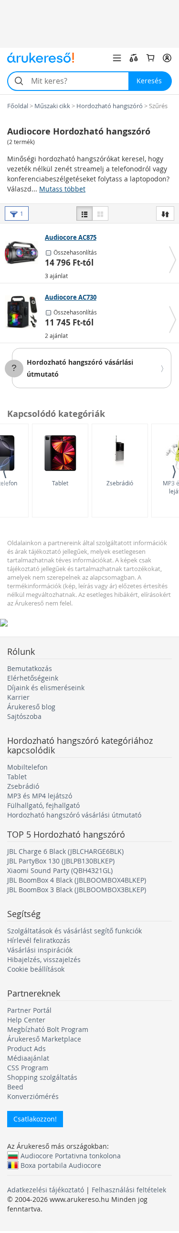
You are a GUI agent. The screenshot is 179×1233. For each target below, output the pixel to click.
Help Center (26, 1019)
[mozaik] (100, 213)
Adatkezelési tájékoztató (45, 1189)
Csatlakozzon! (35, 1118)
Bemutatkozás (29, 668)
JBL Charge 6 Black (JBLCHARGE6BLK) (65, 851)
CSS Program (27, 1067)
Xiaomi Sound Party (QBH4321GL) (60, 870)
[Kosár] (150, 58)
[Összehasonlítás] (133, 58)
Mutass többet (62, 188)
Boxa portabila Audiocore (61, 1165)
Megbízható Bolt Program (47, 1029)
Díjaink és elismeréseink (45, 687)
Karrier (18, 697)
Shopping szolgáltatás (42, 1077)
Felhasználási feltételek (129, 1189)
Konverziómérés (33, 1096)
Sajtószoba (24, 716)
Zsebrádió (119, 483)
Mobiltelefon (27, 767)
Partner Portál (29, 1010)
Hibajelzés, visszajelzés (44, 959)
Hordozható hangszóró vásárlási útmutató (74, 814)
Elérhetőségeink (32, 678)
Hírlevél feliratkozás (38, 940)
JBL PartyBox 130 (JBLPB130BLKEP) (61, 860)
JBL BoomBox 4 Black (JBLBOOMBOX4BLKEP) (76, 880)
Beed (15, 1086)
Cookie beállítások (35, 969)
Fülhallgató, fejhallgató (43, 805)
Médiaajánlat (28, 1058)
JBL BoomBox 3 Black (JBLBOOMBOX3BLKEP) (76, 889)
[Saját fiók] (167, 58)
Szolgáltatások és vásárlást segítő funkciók (74, 930)
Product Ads (26, 1048)
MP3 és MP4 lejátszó (39, 795)
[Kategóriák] (117, 58)
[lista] (84, 213)
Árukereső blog (31, 706)
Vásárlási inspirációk (40, 949)
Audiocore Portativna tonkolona (71, 1155)
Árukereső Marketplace (44, 1038)
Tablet (60, 483)
